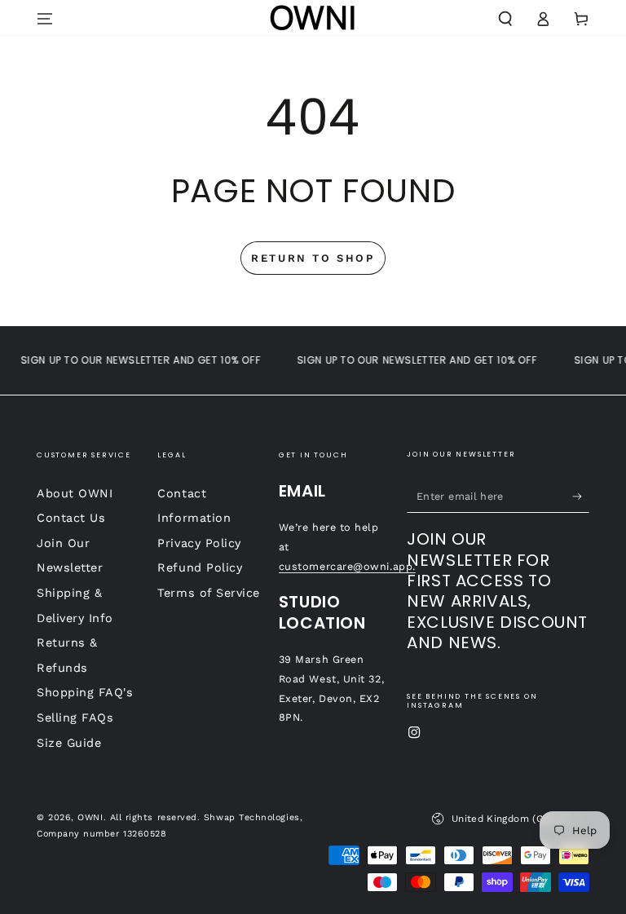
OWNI (90, 817)
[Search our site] (505, 18)
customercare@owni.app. (347, 566)
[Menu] (45, 18)
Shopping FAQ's (85, 692)
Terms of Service (208, 592)
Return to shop (312, 258)
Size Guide (69, 742)
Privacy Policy (199, 543)
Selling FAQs (75, 717)
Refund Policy (199, 567)
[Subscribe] (580, 496)
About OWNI (74, 493)
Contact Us (71, 517)
